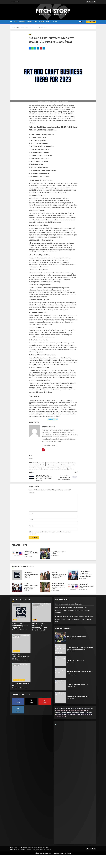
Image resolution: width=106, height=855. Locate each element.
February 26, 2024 (28, 556)
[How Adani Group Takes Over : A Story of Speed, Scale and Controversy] (60, 649)
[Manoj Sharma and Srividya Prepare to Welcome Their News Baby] (45, 587)
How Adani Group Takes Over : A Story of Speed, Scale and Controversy (80, 648)
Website (31, 526)
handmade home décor (65, 467)
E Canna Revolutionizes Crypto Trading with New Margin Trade (31, 586)
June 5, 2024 (27, 590)
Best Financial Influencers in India (78, 696)
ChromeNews (59, 853)
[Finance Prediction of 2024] (21, 672)
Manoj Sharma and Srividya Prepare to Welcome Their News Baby (58, 586)
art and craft (35, 462)
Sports (36, 848)
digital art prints (32, 467)
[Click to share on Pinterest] (41, 48)
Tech (35, 21)
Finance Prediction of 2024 (75, 660)
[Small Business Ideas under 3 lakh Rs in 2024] (60, 673)
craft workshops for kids (59, 465)
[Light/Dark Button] (80, 21)
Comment (32, 493)
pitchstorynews (33, 44)
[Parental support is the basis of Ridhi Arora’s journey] (45, 575)
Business (22, 21)
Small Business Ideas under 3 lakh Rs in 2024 (79, 672)
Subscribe (92, 21)
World (48, 21)
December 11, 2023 (71, 686)
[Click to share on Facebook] (30, 48)
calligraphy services (41, 465)
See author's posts (49, 445)
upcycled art (70, 469)
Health (20, 848)
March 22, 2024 (56, 590)
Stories (29, 21)
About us (16, 850)
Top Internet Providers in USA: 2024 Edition (31, 552)
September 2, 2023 (41, 44)
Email (31, 520)
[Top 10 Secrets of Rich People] (45, 553)
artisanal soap (72, 462)
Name (31, 514)
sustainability (64, 469)
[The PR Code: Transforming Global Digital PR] (17, 575)
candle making (49, 465)
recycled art (51, 469)
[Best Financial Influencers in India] (60, 697)
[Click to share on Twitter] (35, 48)
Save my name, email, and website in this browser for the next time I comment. (50, 533)
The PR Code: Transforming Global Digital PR (31, 574)
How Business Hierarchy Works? (77, 684)
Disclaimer (28, 850)
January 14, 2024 (71, 651)
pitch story (38, 469)
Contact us (22, 850)
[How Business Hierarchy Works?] (60, 685)
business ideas (32, 465)
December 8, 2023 (71, 698)
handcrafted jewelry (54, 467)
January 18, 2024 (56, 555)
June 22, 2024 (83, 578)
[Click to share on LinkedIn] (38, 48)
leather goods (32, 469)
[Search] (84, 21)
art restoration (42, 462)
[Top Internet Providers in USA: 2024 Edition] (17, 553)
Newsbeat (25, 848)
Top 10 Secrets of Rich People (76, 636)
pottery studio (45, 469)
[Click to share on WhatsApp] (32, 48)
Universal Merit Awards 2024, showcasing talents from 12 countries (85, 574)
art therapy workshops (51, 462)
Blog (15, 21)
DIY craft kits (39, 467)
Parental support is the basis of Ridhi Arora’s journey (59, 574)
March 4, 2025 (27, 577)
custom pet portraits (70, 465)
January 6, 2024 (24, 687)
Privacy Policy (35, 850)
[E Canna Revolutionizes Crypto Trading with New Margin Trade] (17, 587)
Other (55, 21)
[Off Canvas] (11, 21)
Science (41, 21)
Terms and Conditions (45, 850)
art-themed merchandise (62, 462)
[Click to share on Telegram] (44, 48)
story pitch (58, 469)
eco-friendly (46, 467)
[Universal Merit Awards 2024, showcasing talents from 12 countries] (73, 575)
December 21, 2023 (71, 675)
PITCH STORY (53, 11)
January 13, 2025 (56, 577)
